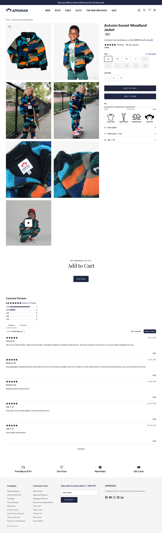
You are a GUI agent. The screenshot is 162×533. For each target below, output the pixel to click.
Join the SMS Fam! (14, 495)
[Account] (138, 10)
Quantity (107, 73)
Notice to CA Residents (16, 521)
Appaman (15, 526)
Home (8, 20)
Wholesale (11, 506)
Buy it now (130, 96)
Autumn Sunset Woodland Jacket (22, 20)
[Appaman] (17, 10)
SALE (114, 10)
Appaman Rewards (40, 495)
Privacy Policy (13, 510)
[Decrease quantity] (107, 78)
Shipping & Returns (40, 498)
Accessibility (38, 521)
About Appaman (13, 491)
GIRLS (68, 10)
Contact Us (37, 513)
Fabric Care (37, 510)
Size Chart (37, 506)
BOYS (57, 10)
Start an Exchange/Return (43, 502)
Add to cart (130, 88)
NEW (47, 10)
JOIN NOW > (69, 500)
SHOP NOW (81, 279)
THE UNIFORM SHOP (96, 10)
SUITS (79, 10)
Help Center (37, 491)
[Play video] (28, 223)
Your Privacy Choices (15, 513)
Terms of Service (13, 517)
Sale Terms (37, 517)
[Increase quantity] (121, 78)
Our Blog (10, 498)
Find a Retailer (13, 502)
